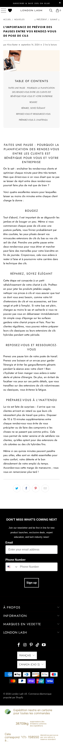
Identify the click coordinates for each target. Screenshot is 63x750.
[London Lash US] (31, 10)
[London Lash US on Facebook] (19, 645)
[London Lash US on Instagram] (25, 645)
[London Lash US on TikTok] (37, 645)
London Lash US (19, 693)
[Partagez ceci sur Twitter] (17, 488)
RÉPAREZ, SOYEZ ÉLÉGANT (33, 108)
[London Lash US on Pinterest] (31, 645)
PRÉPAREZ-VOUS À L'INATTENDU (33, 119)
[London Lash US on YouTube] (44, 645)
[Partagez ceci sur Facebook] (26, 488)
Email (9, 542)
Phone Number (15, 559)
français (25, 655)
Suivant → (55, 19)
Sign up (31, 582)
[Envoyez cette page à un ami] (45, 488)
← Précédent (40, 19)
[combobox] (12, 567)
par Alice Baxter (10, 44)
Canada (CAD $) (29, 664)
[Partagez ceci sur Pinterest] (36, 488)
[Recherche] (51, 10)
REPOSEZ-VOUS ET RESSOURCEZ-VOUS (33, 114)
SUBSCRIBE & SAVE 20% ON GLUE (31, 3)
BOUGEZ (33, 102)
